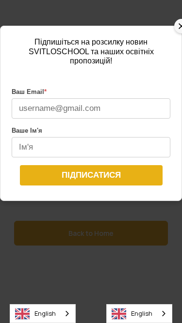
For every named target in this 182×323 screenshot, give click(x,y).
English (45, 313)
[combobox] (43, 313)
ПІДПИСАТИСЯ (91, 175)
